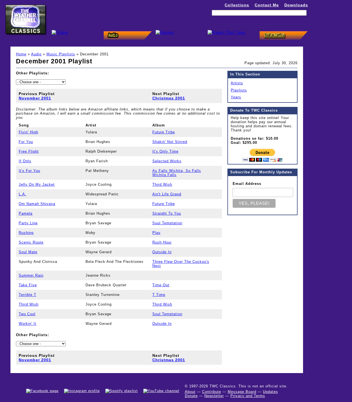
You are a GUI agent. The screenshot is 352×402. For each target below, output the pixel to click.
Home (21, 54)
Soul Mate (28, 252)
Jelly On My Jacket (37, 184)
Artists (237, 83)
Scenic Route (31, 242)
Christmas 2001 (168, 98)
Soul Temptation (167, 223)
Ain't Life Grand (166, 194)
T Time (158, 295)
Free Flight (29, 151)
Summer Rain (31, 275)
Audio (36, 54)
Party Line (28, 223)
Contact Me (267, 5)
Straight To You (166, 213)
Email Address (247, 184)
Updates (270, 392)
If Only (25, 161)
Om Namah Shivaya (37, 204)
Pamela (25, 213)
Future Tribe (163, 132)
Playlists (239, 90)
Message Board (242, 392)
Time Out (160, 285)
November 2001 (35, 98)
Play (156, 233)
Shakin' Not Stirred (169, 142)
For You (26, 142)
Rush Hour (162, 242)
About (190, 392)
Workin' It (27, 324)
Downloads (296, 5)
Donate (191, 396)
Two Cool (27, 314)
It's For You (29, 171)
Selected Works (167, 161)
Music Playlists (60, 54)
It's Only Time (165, 151)
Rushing (26, 233)
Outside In (162, 252)
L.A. (22, 194)
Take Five (28, 285)
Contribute (211, 392)
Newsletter (214, 396)
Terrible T (27, 295)
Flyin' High (28, 132)
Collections (237, 5)
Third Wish (162, 184)
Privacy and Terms (247, 396)
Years (236, 97)
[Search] (302, 21)
